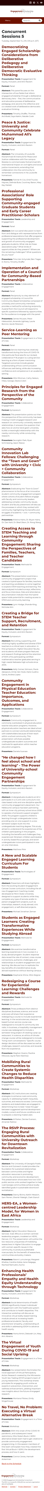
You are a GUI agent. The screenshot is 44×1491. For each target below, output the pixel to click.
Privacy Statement (24, 1486)
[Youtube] (41, 3)
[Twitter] (38, 3)
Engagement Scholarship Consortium (22, 11)
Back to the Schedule (11, 1464)
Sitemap (4, 1486)
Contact (13, 1486)
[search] (40, 20)
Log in (36, 1486)
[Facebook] (34, 3)
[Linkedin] (30, 3)
